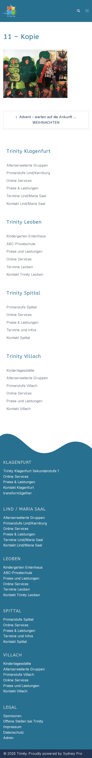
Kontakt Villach (18, 409)
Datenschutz (13, 732)
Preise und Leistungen (24, 251)
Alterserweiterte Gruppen (27, 165)
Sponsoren (12, 716)
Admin (8, 738)
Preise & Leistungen (22, 188)
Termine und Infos (21, 330)
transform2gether (17, 493)
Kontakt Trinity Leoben (24, 274)
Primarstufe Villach (21, 386)
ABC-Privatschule (20, 244)
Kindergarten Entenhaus (26, 236)
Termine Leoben (19, 267)
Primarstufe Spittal (21, 307)
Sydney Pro (72, 753)
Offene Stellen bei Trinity (23, 721)
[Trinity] (11, 10)
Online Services (19, 180)
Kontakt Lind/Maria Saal (25, 203)
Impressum (12, 727)
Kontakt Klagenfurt (18, 487)
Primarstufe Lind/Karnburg (28, 173)
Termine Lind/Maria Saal (26, 196)
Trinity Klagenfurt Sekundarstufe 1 (31, 471)
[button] (78, 11)
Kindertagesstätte (20, 370)
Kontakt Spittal (18, 338)
